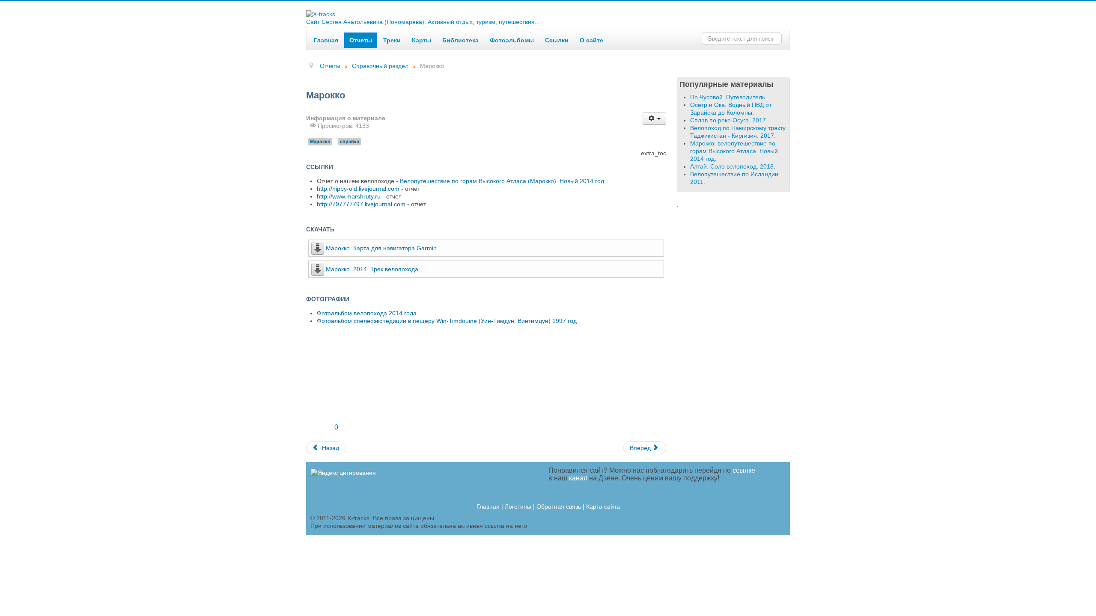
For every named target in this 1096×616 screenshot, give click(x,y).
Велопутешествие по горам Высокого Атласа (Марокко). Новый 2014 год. (503, 181)
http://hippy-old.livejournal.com (358, 188)
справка (349, 141)
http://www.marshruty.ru (349, 196)
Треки (392, 40)
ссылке (744, 470)
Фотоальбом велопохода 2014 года (367, 313)
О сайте (591, 40)
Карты (421, 40)
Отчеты (360, 40)
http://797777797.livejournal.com (361, 204)
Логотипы (518, 506)
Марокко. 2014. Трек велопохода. (373, 269)
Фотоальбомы (512, 40)
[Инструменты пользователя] (654, 119)
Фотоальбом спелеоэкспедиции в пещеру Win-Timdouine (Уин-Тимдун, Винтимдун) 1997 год (447, 320)
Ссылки (557, 40)
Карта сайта (603, 506)
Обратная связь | (561, 506)
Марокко (320, 141)
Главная (326, 40)
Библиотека (460, 40)
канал (578, 478)
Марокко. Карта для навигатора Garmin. (382, 248)
